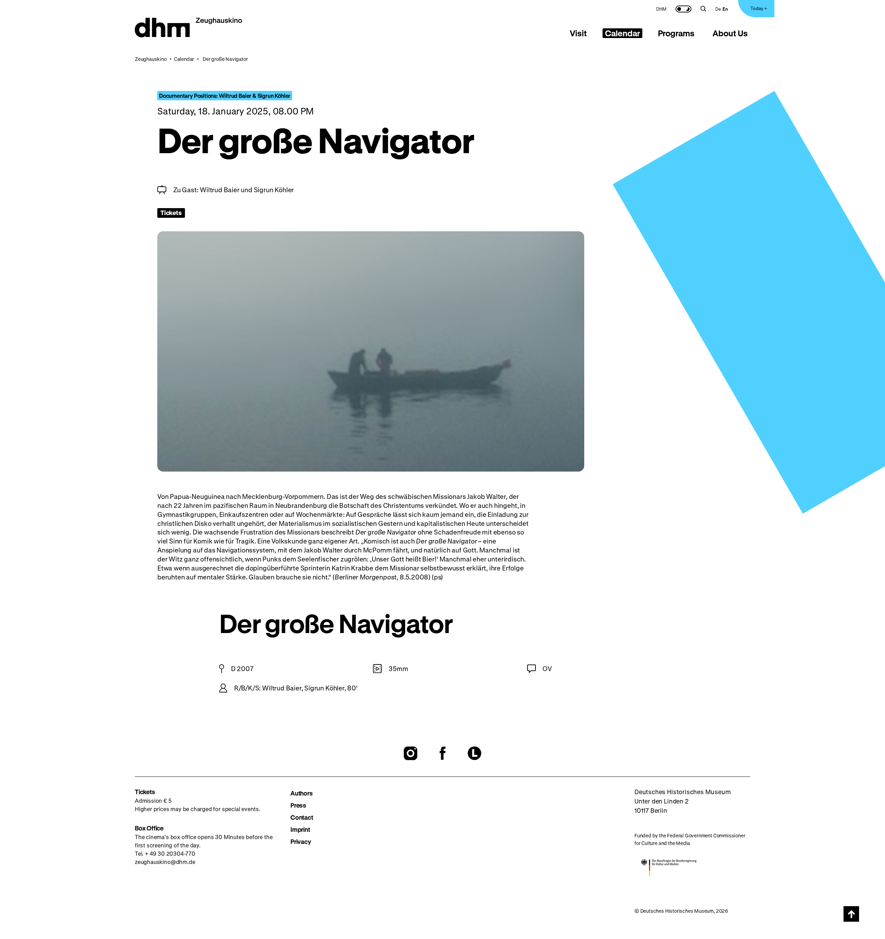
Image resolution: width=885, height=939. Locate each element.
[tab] (578, 33)
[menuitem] (661, 8)
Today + (759, 8)
